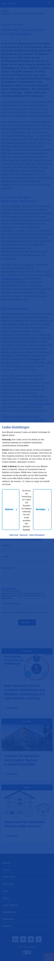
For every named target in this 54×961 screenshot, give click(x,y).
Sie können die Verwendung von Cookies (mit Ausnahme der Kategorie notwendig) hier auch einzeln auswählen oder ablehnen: (26, 508)
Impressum (23, 535)
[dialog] (27, 480)
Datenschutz (13, 535)
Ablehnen (9, 509)
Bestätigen (40, 509)
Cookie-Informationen (37, 535)
